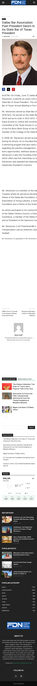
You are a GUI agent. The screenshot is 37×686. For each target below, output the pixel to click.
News (8, 16)
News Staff (7, 36)
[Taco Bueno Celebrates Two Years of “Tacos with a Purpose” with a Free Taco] (7, 386)
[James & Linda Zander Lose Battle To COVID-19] (7, 574)
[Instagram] (21, 676)
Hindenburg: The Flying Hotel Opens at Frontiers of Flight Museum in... (22, 529)
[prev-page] (3, 417)
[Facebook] (16, 676)
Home (3, 16)
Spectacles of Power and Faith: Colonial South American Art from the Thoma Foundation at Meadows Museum (22, 398)
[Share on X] (8, 89)
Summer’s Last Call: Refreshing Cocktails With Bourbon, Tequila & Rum (23, 519)
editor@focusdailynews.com (22, 663)
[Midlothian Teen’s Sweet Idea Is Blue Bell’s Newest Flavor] (7, 555)
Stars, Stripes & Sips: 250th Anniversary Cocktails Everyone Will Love (23, 539)
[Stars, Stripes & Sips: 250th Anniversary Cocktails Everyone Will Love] (7, 539)
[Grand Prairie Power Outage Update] (7, 564)
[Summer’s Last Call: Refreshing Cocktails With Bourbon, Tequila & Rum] (7, 519)
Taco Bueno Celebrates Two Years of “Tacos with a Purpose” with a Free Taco (24, 386)
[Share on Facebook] (4, 89)
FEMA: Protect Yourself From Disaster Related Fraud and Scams (9, 313)
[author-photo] (18, 332)
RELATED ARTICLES (9, 379)
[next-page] (6, 417)
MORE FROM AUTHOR (25, 379)
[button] (3, 2)
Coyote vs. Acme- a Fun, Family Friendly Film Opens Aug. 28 (19, 464)
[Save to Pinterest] (13, 89)
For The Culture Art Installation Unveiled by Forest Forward (18, 458)
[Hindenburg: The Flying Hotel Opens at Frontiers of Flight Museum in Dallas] (7, 529)
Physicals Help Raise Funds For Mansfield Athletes (28, 313)
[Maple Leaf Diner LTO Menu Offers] (7, 409)
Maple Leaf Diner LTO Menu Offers (14, 453)
